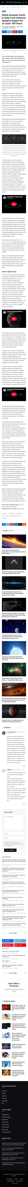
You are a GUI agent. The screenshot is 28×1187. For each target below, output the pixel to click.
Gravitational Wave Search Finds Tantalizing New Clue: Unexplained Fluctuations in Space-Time (12, 636)
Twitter (4, 1093)
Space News (5, 1129)
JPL (4, 515)
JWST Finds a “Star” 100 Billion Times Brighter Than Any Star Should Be (19, 1008)
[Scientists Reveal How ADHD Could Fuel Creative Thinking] (6, 1064)
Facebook (4, 1091)
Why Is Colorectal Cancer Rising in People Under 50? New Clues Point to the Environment (19, 1036)
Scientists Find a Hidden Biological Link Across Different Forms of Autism (19, 1017)
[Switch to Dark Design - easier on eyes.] (23, 2)
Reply (23, 765)
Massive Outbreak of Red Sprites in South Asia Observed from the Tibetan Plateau (13, 891)
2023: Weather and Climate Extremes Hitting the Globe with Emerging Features (13, 910)
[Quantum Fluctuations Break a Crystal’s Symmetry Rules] (6, 1046)
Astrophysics (19, 513)
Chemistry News (6, 1117)
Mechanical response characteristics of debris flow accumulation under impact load (13, 876)
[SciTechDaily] (13, 2)
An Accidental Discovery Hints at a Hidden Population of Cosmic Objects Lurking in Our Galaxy (13, 593)
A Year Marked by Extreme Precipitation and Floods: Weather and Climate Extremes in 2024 (14, 924)
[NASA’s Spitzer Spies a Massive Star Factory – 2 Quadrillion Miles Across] (14, 669)
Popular (4, 518)
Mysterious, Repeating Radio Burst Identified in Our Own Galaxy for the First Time (13, 658)
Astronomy (11, 513)
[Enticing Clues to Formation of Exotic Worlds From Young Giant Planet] (14, 711)
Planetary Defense (15, 515)
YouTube (4, 1096)
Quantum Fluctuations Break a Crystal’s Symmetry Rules (18, 1045)
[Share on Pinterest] (15, 31)
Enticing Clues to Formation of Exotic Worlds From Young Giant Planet (13, 720)
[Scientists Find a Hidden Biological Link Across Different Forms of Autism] (6, 1017)
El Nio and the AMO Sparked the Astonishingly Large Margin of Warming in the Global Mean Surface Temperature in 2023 (14, 918)
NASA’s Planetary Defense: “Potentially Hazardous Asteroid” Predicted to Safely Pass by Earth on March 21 (13, 615)
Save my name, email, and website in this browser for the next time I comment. (13, 843)
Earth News (5, 1119)
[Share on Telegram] (20, 31)
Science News (5, 1127)
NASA (7, 515)
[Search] (25, 2)
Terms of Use (15, 1183)
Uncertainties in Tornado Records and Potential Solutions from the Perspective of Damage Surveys (13, 882)
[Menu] (2, 2)
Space (4, 11)
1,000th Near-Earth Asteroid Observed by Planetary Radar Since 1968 (13, 572)
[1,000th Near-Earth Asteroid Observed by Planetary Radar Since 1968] (14, 563)
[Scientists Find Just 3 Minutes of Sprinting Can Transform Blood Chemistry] (6, 1072)
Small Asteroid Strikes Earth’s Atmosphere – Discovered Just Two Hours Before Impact (14, 551)
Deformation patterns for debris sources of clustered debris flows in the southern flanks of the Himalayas (14, 860)
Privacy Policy (19, 1181)
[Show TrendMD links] (25, 933)
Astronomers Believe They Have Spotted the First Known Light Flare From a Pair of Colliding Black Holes (14, 700)
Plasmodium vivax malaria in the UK (10, 951)
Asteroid (5, 513)
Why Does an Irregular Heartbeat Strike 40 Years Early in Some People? (18, 1055)
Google (11, 508)
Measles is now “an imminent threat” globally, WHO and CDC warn (13, 956)
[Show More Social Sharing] (24, 31)
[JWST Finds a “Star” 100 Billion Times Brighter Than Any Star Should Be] (6, 1007)
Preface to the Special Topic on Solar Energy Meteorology (12, 898)
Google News (20, 508)
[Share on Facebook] (4, 31)
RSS (3, 1103)
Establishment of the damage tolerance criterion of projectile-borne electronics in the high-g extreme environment (13, 870)
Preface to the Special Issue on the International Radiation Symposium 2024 (13, 905)
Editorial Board (10, 1181)
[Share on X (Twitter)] (9, 31)
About (16, 1179)
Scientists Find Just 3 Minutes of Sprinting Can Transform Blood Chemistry (18, 1073)
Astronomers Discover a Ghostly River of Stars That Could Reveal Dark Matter (19, 1026)
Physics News (5, 1124)
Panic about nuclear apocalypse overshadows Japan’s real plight (12, 966)
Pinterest (4, 1098)
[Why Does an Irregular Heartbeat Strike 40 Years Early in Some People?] (6, 1055)
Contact (21, 1179)
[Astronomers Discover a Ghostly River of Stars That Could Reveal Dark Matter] (6, 1026)
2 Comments (5, 28)
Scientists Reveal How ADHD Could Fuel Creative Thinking (18, 1063)
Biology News (5, 1114)
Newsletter (5, 1101)
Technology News (6, 1132)
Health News (5, 1122)
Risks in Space (5, 961)
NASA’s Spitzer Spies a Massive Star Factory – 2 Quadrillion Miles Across (12, 679)
